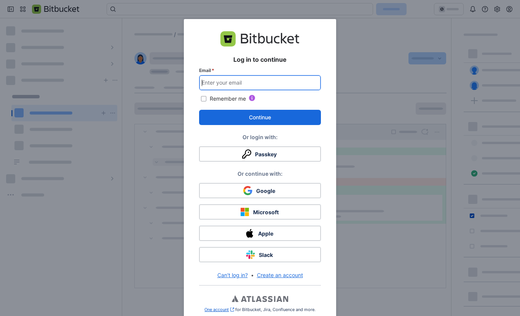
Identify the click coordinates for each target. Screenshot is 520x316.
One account (219, 309)
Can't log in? (232, 275)
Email (206, 70)
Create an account (280, 275)
